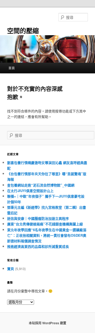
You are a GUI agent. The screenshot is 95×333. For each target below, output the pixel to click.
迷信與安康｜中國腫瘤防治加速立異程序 (38, 218)
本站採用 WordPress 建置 (47, 323)
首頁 (11, 68)
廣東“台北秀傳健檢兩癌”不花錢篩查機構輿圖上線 (45, 223)
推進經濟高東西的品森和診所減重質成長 (38, 246)
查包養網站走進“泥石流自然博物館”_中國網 (40, 185)
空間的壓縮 (23, 30)
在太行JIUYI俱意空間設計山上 (30, 190)
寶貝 (10, 268)
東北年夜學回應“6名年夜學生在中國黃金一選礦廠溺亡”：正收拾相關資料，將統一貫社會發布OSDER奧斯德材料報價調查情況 (46, 235)
